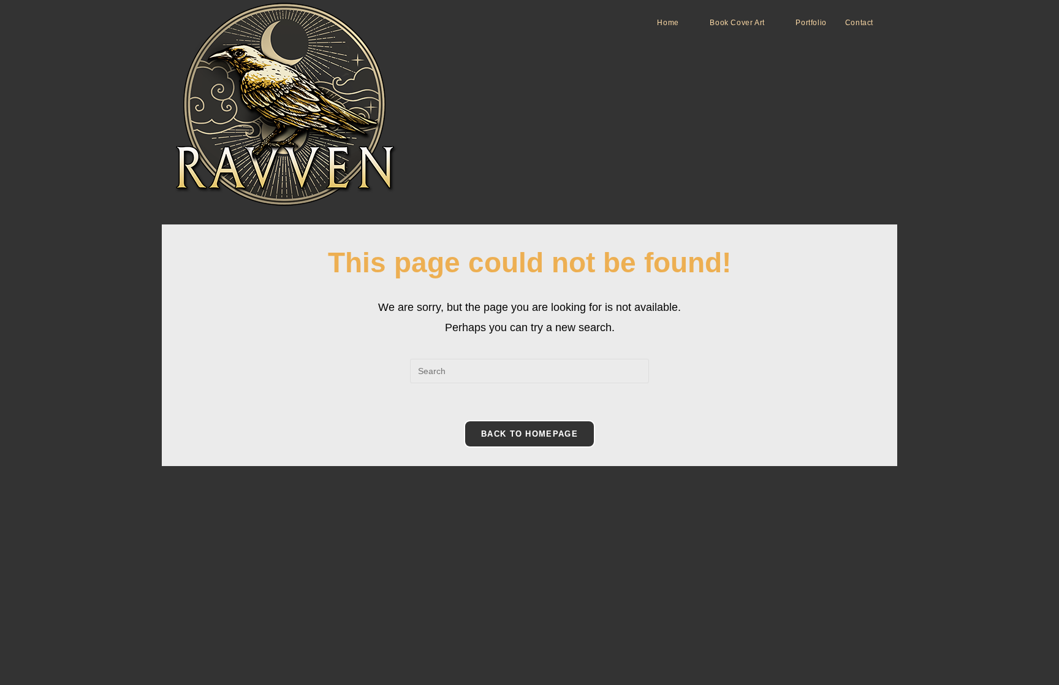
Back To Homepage (529, 433)
